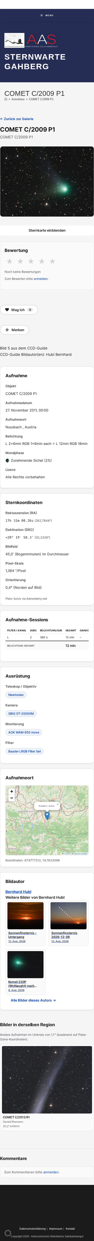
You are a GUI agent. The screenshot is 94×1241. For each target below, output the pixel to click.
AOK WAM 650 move (23, 732)
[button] (47, 815)
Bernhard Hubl (18, 892)
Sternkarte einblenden (47, 230)
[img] (47, 820)
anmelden (41, 279)
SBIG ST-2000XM (21, 713)
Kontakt (70, 1228)
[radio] (9, 261)
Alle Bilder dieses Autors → (33, 1000)
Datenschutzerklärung (32, 1228)
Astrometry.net (36, 598)
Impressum (55, 1228)
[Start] (5, 99)
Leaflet (67, 854)
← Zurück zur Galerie (16, 119)
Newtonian (16, 695)
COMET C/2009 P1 (41, 99)
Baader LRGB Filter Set (24, 751)
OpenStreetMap (80, 854)
